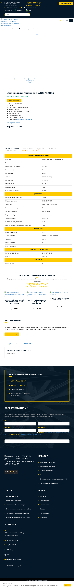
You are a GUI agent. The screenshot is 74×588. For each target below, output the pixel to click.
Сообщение (41, 427)
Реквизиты (43, 517)
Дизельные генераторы (26, 29)
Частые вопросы (45, 513)
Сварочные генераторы (47, 475)
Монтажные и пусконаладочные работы (18, 509)
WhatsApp (20, 10)
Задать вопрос (11, 150)
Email (39, 421)
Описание (28, 148)
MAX (30, 10)
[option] (37, 35)
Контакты (43, 496)
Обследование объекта (13, 501)
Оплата (52, 148)
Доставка (41, 148)
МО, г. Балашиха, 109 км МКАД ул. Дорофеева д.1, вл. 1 (12, 3)
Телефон (7, 427)
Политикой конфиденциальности (30, 434)
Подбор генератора (12, 496)
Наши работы (44, 505)
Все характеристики (13, 123)
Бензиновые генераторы (47, 467)
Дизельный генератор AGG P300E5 (19, 351)
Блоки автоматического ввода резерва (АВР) (54, 479)
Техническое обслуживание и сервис (17, 513)
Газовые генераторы (46, 471)
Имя (6, 421)
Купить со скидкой (30, 150)
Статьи (42, 509)
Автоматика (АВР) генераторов (15, 505)
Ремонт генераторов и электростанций (18, 517)
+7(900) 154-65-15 (33, 5)
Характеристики (12, 148)
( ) (66, 20)
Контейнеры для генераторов (49, 483)
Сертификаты (44, 501)
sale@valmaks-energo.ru (29, 8)
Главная (7, 29)
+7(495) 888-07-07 (33, 3)
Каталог (14, 29)
